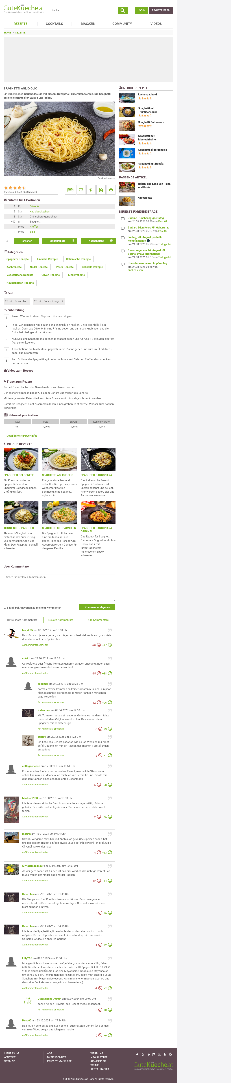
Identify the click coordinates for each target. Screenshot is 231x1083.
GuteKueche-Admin (49, 998)
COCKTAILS (54, 24)
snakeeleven (135, 270)
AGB (49, 1053)
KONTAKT (10, 1057)
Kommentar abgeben (97, 607)
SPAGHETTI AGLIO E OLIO (57, 475)
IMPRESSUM (11, 1053)
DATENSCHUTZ (56, 1057)
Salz (32, 231)
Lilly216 (27, 958)
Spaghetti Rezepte (17, 259)
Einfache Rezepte (47, 259)
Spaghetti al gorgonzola (152, 149)
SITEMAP (9, 1061)
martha (26, 833)
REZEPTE (20, 24)
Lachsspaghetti (147, 94)
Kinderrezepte (76, 275)
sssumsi (43, 683)
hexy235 (27, 630)
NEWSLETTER (99, 1057)
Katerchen (44, 710)
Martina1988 (30, 798)
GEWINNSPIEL (99, 1061)
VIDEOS (156, 24)
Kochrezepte (14, 267)
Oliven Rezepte (51, 275)
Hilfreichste (22, 620)
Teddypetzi (164, 244)
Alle (98, 620)
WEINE (94, 1065)
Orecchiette (145, 197)
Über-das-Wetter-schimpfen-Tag (147, 263)
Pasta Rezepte (65, 267)
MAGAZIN (88, 24)
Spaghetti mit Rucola (151, 163)
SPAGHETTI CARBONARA (96, 475)
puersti (42, 736)
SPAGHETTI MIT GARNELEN (59, 528)
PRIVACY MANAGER (59, 1061)
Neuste (60, 620)
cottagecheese (31, 766)
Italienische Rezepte (78, 259)
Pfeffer (34, 226)
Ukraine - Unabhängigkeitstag (146, 218)
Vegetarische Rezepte (19, 275)
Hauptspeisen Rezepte (20, 282)
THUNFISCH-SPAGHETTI (19, 528)
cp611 (26, 658)
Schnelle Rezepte (92, 267)
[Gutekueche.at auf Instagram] (153, 1054)
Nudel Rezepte (39, 267)
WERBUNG (96, 1053)
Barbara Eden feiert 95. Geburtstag (148, 227)
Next (110, 141)
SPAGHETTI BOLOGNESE (19, 475)
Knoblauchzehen (39, 211)
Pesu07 (27, 1020)
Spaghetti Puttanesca (151, 122)
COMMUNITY (122, 24)
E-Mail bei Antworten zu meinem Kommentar (33, 607)
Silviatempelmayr (32, 865)
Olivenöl (35, 206)
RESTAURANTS (99, 1069)
